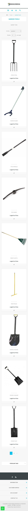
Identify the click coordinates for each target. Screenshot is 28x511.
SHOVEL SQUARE (14, 395)
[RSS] (16, 477)
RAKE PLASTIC (14, 258)
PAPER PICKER (14, 121)
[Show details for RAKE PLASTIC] (14, 238)
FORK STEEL (14, 75)
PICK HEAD (14, 212)
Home (7, 15)
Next (17, 453)
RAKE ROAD (14, 304)
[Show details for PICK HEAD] (14, 192)
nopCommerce (17, 507)
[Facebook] (12, 477)
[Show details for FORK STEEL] (14, 55)
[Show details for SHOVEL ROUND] (14, 330)
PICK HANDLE (14, 166)
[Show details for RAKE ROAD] (14, 284)
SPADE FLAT (14, 441)
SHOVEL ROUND (14, 349)
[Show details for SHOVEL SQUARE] (14, 375)
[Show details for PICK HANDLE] (14, 147)
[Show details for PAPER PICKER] (14, 101)
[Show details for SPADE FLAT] (14, 421)
